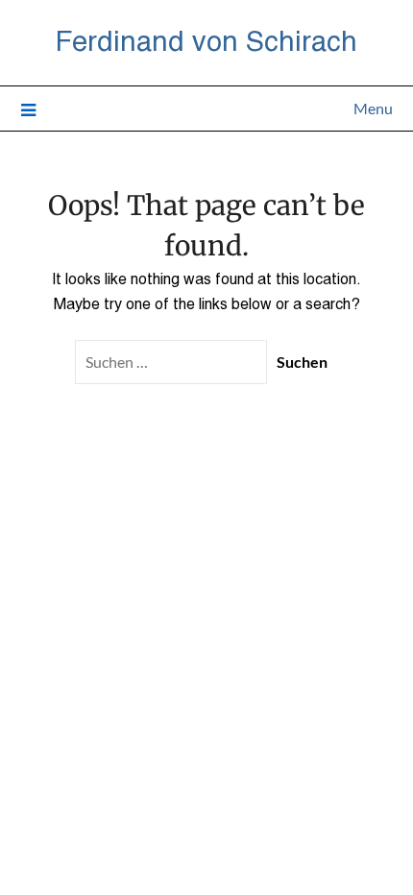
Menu (373, 108)
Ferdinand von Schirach (206, 40)
